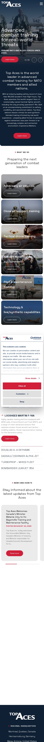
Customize (20, 394)
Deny (22, 402)
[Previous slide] (34, 60)
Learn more (9, 59)
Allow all (22, 386)
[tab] (22, 415)
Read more (14, 553)
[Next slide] (40, 60)
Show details (30, 378)
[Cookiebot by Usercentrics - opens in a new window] (31, 338)
